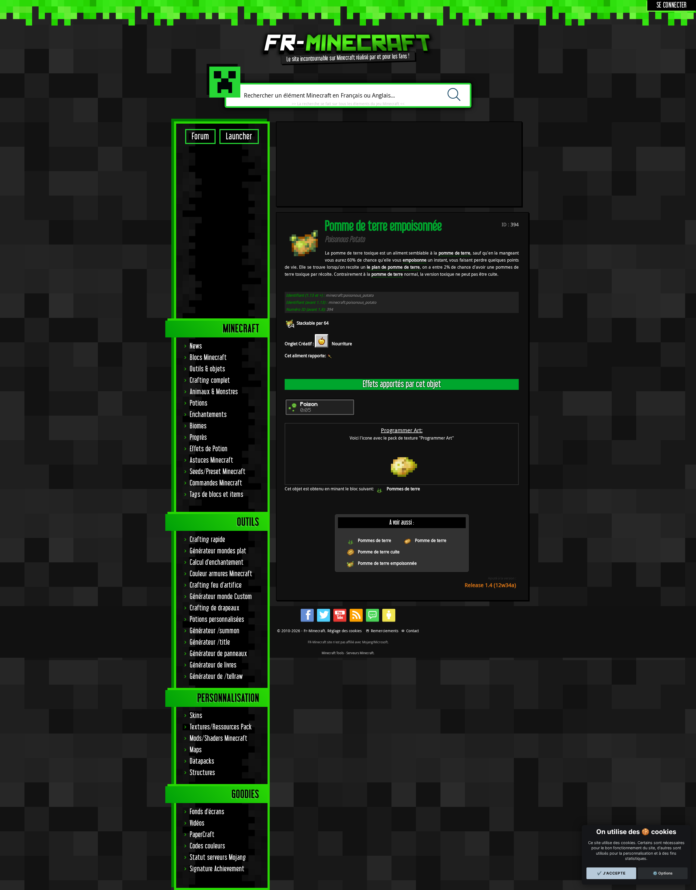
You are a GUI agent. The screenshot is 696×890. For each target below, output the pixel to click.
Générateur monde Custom (221, 597)
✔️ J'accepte (611, 873)
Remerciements (384, 630)
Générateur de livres (213, 665)
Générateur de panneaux (218, 654)
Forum (200, 136)
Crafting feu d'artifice (216, 585)
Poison (309, 404)
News (196, 346)
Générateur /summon (215, 631)
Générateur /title (210, 642)
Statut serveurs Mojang (218, 857)
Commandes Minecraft (216, 483)
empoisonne (415, 260)
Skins (196, 716)
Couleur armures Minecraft (221, 574)
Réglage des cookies (344, 630)
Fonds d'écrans (207, 812)
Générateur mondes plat (218, 551)
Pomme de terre (430, 540)
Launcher (239, 136)
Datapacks (202, 761)
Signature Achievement (217, 869)
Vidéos (197, 823)
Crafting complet (210, 380)
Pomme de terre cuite (379, 552)
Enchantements (208, 415)
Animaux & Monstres (214, 392)
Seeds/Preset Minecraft (218, 472)
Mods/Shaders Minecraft (218, 738)
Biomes (198, 426)
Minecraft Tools (333, 653)
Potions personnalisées (217, 619)
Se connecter (672, 5)
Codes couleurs (207, 846)
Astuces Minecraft (211, 460)
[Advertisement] (222, 230)
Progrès (198, 437)
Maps (196, 750)
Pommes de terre (403, 489)
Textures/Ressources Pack (221, 727)
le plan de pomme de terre (393, 267)
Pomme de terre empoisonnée (387, 563)
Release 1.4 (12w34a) (490, 585)
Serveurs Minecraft (360, 653)
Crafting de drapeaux (215, 608)
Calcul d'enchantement (217, 562)
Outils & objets (207, 369)
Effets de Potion (209, 449)
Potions (198, 403)
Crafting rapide (207, 540)
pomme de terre (454, 253)
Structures (202, 773)
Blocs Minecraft (208, 358)
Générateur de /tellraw (216, 677)
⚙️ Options (663, 873)
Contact (412, 630)
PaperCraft (202, 835)
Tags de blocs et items (216, 495)
